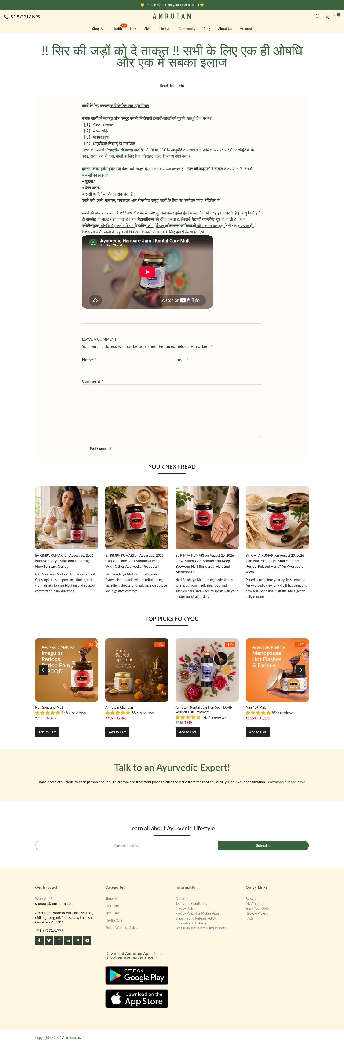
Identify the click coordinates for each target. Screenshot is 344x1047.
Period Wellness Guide (121, 928)
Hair (133, 29)
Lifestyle (164, 29)
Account (246, 29)
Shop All (98, 29)
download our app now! (286, 782)
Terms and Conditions (191, 903)
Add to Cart (47, 732)
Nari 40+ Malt (256, 707)
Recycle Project (257, 913)
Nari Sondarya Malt (49, 707)
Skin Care (112, 913)
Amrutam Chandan (119, 707)
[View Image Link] (136, 975)
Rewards (252, 899)
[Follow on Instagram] (58, 940)
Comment (92, 381)
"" (125, 149)
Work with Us (45, 899)
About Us (225, 29)
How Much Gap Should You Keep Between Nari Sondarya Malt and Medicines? (203, 566)
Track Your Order (258, 908)
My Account (254, 903)
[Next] (300, 670)
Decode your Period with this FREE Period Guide (174, 5)
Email (182, 359)
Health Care (113, 920)
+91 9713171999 (24, 16)
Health (119, 28)
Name (89, 359)
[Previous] (43, 670)
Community (187, 29)
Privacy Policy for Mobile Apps (197, 913)
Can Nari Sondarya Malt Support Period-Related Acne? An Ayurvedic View (274, 566)
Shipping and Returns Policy (196, 918)
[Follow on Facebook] (39, 940)
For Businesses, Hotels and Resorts (201, 928)
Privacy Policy (185, 908)
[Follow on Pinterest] (77, 940)
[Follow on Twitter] (49, 940)
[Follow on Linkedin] (68, 940)
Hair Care (112, 906)
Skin (147, 29)
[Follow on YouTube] (87, 940)
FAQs (249, 918)
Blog (207, 29)
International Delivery (191, 923)
